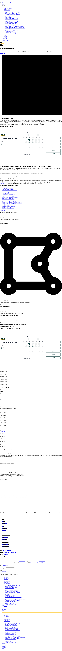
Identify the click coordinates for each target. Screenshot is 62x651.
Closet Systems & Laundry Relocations (11, 622)
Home (3, 613)
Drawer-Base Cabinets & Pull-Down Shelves (11, 587)
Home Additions (6, 579)
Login (1, 570)
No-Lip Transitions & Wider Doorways (11, 631)
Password (1, 568)
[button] (1, 42)
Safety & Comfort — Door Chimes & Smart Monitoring (13, 597)
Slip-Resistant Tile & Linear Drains (10, 601)
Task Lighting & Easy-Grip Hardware (10, 603)
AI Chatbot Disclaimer (44, 562)
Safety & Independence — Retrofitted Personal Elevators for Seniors (15, 599)
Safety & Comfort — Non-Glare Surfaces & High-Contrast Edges (14, 598)
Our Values (5, 607)
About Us (3, 605)
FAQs (3, 610)
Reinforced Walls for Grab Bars (10, 595)
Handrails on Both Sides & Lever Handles (11, 591)
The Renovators (2, 1)
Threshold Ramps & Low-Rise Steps (10, 604)
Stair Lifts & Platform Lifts (9, 640)
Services (3, 576)
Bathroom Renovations (7, 580)
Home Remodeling (6, 578)
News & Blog (4, 609)
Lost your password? (3, 571)
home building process (3, 183)
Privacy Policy (32, 562)
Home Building (6, 577)
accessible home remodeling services (50, 123)
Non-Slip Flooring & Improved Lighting (11, 594)
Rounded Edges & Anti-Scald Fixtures (10, 596)
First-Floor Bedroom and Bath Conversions (11, 589)
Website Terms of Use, (38, 562)
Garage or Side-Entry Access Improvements (11, 590)
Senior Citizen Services (7, 583)
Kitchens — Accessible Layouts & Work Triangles (12, 592)
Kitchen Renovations (7, 581)
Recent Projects (4, 608)
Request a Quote (4, 649)
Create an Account (5, 565)
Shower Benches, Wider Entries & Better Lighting (12, 600)
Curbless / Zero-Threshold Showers (10, 586)
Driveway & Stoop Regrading (9, 588)
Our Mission (5, 606)
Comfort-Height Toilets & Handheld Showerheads (12, 585)
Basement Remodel (6, 582)
